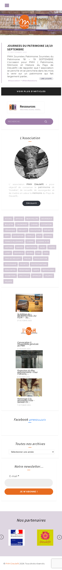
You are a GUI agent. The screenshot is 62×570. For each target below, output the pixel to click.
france (48, 236)
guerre (30, 241)
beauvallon (32, 219)
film (39, 236)
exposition (18, 236)
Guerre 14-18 (43, 241)
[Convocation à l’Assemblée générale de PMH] (29, 339)
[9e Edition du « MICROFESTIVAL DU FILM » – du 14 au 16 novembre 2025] (29, 311)
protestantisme (39, 264)
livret (8, 253)
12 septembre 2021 (17, 52)
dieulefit (23, 230)
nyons (30, 253)
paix (38, 253)
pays (46, 253)
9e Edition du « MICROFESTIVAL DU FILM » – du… (26, 316)
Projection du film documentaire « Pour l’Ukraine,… (27, 372)
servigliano (48, 270)
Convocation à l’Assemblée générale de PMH (27, 344)
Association (14, 80)
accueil (8, 219)
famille (30, 236)
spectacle (24, 276)
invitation (31, 247)
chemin (34, 224)
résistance (24, 270)
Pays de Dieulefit (13, 259)
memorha (18, 253)
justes (52, 247)
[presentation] (58, 537)
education (35, 230)
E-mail (14, 476)
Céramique (10, 230)
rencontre (10, 270)
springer (36, 276)
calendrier (21, 224)
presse (27, 259)
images (19, 247)
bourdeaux (46, 219)
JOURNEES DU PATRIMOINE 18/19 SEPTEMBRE (30, 47)
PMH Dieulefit (13, 563)
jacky (42, 247)
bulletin (9, 224)
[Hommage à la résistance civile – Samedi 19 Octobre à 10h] (29, 395)
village (8, 281)
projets (24, 264)
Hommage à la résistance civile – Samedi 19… (26, 400)
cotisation (46, 224)
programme (10, 264)
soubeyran (10, 276)
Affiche (19, 219)
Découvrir (31, 203)
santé (36, 270)
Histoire (9, 247)
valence (49, 276)
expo (7, 236)
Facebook (30, 419)
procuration (40, 259)
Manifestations (30, 80)
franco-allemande (14, 241)
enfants (48, 230)
